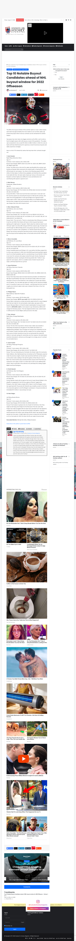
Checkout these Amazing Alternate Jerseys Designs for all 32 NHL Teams (65, 406)
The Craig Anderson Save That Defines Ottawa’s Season (27, 868)
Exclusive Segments (49, 46)
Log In (14, 929)
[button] (45, 33)
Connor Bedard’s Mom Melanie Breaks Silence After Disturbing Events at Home (65, 360)
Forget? (22, 922)
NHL (11, 46)
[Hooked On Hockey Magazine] (14, 30)
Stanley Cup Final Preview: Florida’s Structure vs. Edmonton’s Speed (60, 200)
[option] (26, 868)
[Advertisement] (38, 55)
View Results (61, 78)
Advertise (69, 938)
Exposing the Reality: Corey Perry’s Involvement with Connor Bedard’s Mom (65, 377)
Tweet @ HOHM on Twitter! (35, 913)
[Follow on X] (16, 90)
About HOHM (40, 938)
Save (37, 93)
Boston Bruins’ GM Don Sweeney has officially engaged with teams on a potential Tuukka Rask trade (65, 425)
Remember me (8, 925)
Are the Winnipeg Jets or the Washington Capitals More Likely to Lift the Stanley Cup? (61, 210)
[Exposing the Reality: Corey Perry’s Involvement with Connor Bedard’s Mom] (57, 374)
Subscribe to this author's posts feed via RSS (18, 423)
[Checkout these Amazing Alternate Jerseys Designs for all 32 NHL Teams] (57, 403)
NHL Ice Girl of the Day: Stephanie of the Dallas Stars (61, 176)
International (27, 46)
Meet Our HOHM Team (49, 938)
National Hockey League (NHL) (20, 69)
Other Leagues (18, 46)
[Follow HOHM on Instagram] (38, 902)
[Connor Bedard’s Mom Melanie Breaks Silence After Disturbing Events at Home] (57, 356)
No (55, 74)
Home (6, 46)
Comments (26, 887)
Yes (56, 72)
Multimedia (60, 46)
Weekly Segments (37, 46)
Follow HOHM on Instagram (38, 908)
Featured (13, 64)
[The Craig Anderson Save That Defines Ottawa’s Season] (57, 390)
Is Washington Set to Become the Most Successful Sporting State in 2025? (42, 20)
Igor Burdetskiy (12, 90)
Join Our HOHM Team (61, 938)
